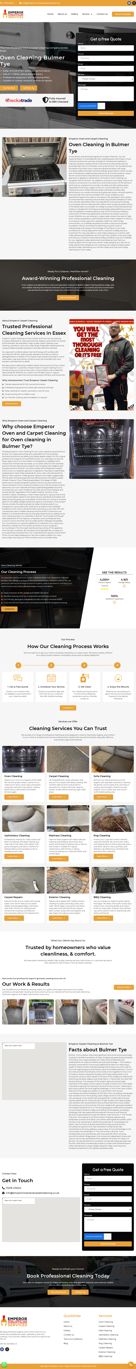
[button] (4, 1012)
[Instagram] (134, 3)
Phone (81, 54)
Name (80, 44)
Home (50, 14)
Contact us (102, 14)
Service (85, 14)
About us (62, 14)
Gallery (74, 14)
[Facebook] (129, 3)
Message (82, 85)
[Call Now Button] (131, 1364)
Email (80, 64)
